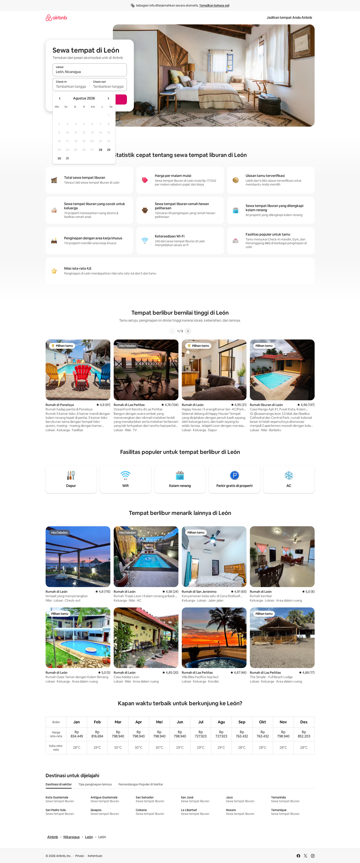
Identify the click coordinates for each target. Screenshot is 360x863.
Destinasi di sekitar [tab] (59, 784)
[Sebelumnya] (172, 331)
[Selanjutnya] (188, 331)
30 (59, 158)
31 (67, 158)
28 (100, 150)
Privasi (79, 856)
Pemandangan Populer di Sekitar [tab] (141, 784)
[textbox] (71, 86)
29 (108, 150)
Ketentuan (95, 856)
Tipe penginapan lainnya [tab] (95, 784)
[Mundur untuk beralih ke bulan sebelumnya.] (60, 98)
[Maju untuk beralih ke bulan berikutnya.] (108, 98)
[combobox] (90, 71)
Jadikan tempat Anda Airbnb (289, 17)
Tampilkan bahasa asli (214, 5)
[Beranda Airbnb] (56, 17)
